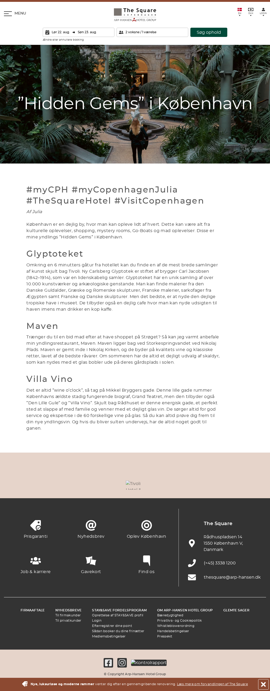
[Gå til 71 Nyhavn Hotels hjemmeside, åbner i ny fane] (37, 485)
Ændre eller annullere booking (63, 40)
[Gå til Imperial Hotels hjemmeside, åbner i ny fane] (86, 485)
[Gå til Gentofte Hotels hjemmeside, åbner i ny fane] (184, 485)
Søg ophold (209, 32)
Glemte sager (236, 610)
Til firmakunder (68, 615)
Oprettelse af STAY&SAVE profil (117, 615)
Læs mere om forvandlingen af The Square (212, 684)
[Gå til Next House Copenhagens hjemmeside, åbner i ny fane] (257, 485)
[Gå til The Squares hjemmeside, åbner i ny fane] (111, 485)
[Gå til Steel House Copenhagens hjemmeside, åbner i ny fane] (232, 485)
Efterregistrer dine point (112, 625)
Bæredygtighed (170, 615)
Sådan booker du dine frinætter (118, 631)
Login (97, 620)
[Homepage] (135, 14)
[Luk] (263, 684)
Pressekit (164, 636)
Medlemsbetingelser (109, 636)
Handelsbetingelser (173, 631)
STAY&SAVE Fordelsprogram (119, 610)
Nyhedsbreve (68, 610)
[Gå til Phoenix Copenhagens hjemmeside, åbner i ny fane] (13, 485)
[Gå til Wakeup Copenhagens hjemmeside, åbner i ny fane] (208, 485)
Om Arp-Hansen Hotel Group (185, 610)
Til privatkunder (68, 620)
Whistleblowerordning (175, 625)
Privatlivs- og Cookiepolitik (179, 620)
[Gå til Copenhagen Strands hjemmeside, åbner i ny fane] (62, 485)
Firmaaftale (33, 610)
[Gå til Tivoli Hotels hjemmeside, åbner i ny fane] (135, 485)
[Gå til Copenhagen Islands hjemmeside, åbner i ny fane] (159, 485)
